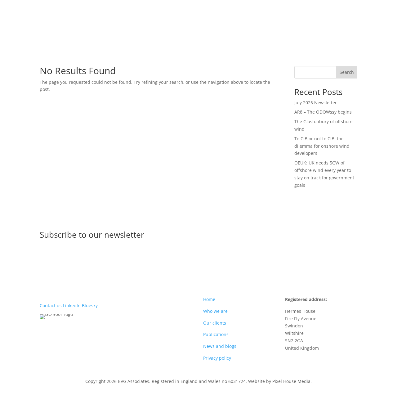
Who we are (215, 311)
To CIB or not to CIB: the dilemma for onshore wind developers (322, 146)
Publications (216, 334)
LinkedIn (72, 305)
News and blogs (219, 346)
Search (347, 72)
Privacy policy (217, 358)
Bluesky (90, 305)
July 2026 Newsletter (315, 103)
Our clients (214, 323)
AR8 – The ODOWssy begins (323, 112)
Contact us (51, 305)
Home (209, 299)
